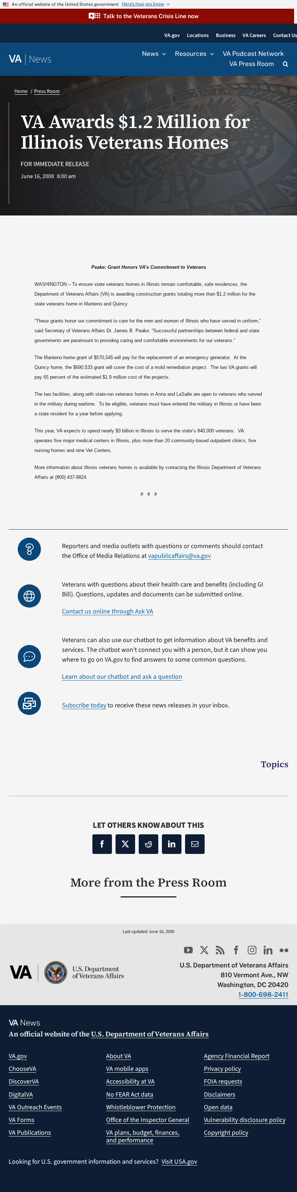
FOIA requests (223, 1081)
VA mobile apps (127, 1068)
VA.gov (18, 1056)
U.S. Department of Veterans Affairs (150, 1034)
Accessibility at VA (130, 1081)
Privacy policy (222, 1068)
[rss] (220, 950)
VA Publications (30, 1132)
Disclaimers (219, 1094)
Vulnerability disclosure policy (244, 1120)
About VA (118, 1056)
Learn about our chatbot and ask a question (122, 676)
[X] (125, 844)
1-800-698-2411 (263, 994)
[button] (147, 16)
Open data (218, 1107)
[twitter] (204, 950)
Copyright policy (226, 1132)
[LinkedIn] (171, 844)
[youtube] (188, 950)
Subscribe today (84, 705)
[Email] (194, 844)
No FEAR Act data (129, 1094)
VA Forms (21, 1120)
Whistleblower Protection (141, 1107)
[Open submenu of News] (162, 54)
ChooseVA (22, 1068)
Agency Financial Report (236, 1056)
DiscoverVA (24, 1081)
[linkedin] (268, 950)
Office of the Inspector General (147, 1120)
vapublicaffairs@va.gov (179, 555)
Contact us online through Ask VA (107, 611)
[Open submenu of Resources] (210, 54)
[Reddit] (148, 844)
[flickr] (284, 950)
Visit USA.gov (179, 1161)
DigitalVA (21, 1094)
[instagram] (252, 950)
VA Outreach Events (35, 1107)
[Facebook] (102, 844)
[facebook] (236, 950)
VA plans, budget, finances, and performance (142, 1136)
